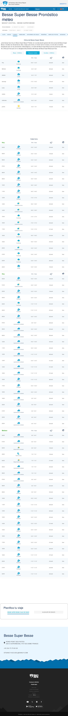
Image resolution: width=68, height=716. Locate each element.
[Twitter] (32, 702)
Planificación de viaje (21, 9)
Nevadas (62, 34)
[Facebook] (41, 702)
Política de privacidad (34, 689)
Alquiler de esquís (48, 612)
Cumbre (49, 53)
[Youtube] (27, 702)
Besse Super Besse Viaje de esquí (18, 612)
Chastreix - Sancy (15, 30)
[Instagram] (37, 702)
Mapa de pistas (53, 34)
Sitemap (34, 693)
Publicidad (34, 684)
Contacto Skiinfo (34, 682)
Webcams (22, 34)
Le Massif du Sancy (18, 27)
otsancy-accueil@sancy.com (16, 653)
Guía (3, 34)
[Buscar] (54, 9)
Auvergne (30, 27)
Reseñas (44, 34)
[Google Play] (30, 706)
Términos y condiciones (34, 691)
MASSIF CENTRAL (9, 23)
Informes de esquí (33, 34)
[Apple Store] (39, 706)
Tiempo (15, 34)
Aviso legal (34, 687)
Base (17, 53)
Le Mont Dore (28, 30)
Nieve (10, 9)
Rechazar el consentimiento (34, 697)
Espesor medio (32, 53)
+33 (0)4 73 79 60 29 (11, 648)
